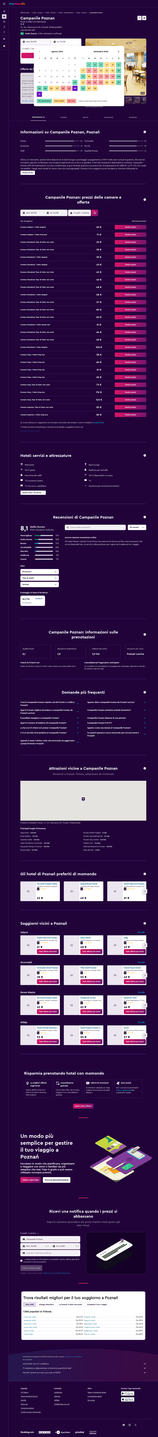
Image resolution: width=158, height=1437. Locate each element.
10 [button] (39, 77)
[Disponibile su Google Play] (127, 1393)
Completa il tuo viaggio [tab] (97, 1304)
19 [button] (51, 82)
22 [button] (69, 82)
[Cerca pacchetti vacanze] (4, 26)
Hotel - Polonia (50, 12)
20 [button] (57, 82)
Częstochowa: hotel (92, 1327)
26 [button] (51, 88)
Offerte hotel (24, 12)
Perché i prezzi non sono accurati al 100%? (42, 1373)
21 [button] (63, 82)
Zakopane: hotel (90, 1324)
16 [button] (75, 77)
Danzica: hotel (89, 1320)
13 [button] (57, 77)
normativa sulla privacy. (62, 1273)
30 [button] (75, 88)
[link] (48, 951)
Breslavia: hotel (30, 1320)
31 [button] (39, 94)
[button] (4, 4)
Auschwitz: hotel (30, 1327)
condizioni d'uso (47, 1273)
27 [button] (57, 88)
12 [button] (51, 77)
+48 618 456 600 (27, 30)
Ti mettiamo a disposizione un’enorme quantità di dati (47, 1368)
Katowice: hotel (30, 1324)
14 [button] (63, 77)
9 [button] (75, 71)
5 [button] (51, 71)
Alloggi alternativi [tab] (46, 1304)
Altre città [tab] (29, 1304)
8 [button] (69, 71)
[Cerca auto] (4, 21)
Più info (141, 932)
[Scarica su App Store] (127, 1399)
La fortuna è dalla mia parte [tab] (70, 1304)
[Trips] (4, 39)
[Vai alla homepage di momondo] (17, 3)
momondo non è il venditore (36, 1364)
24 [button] (39, 88)
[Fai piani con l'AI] (4, 32)
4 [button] (45, 71)
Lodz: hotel (28, 1334)
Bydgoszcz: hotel (91, 1331)
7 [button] (63, 71)
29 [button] (69, 88)
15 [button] (69, 77)
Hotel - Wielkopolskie (66, 12)
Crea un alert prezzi (123, 1090)
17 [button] (39, 82)
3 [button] (39, 71)
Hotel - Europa (37, 12)
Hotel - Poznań (81, 12)
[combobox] (52, 1239)
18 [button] (45, 82)
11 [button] (45, 77)
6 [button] (57, 71)
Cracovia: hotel (30, 1317)
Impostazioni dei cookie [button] (29, 431)
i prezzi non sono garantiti (73, 1356)
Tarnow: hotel (89, 1334)
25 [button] (45, 88)
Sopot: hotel (29, 1331)
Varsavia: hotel (89, 1317)
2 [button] (75, 65)
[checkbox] (32, 601)
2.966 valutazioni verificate (50, 34)
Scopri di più (98, 423)
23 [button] (75, 82)
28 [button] (63, 88)
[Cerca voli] (4, 11)
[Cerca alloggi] (4, 16)
